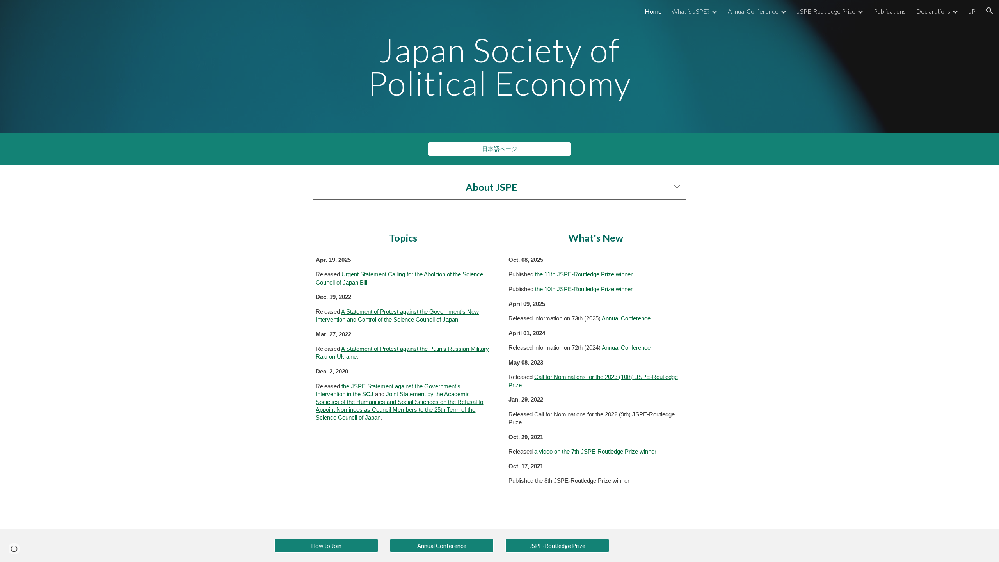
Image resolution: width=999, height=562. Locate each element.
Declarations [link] (933, 11)
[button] (989, 11)
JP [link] (972, 11)
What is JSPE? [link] (690, 11)
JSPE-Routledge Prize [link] (826, 11)
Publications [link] (890, 11)
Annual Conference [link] (753, 11)
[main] (499, 66)
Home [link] (653, 11)
